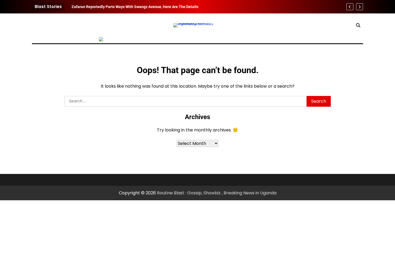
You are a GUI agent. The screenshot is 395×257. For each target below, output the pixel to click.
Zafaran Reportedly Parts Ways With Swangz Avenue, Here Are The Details (134, 7)
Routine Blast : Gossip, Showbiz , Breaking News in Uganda (216, 193)
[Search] (358, 25)
